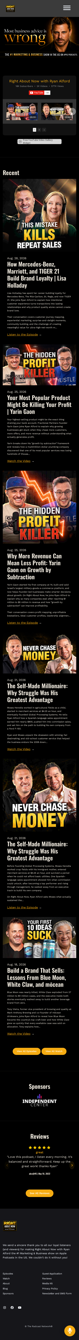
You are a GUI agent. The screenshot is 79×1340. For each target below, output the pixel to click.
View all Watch (54, 1051)
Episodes (8, 1273)
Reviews (47, 1278)
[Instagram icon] (4, 1308)
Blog (5, 1288)
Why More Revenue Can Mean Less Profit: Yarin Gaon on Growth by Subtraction (34, 566)
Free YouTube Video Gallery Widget (38, 141)
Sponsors (8, 1293)
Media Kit (47, 1283)
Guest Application (52, 1273)
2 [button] (39, 130)
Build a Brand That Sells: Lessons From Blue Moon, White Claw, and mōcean (36, 977)
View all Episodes (27, 1051)
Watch (6, 1278)
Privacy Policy (50, 1288)
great (39, 1152)
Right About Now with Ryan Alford (39, 81)
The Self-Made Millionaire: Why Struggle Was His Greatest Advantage (37, 692)
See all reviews (39, 1193)
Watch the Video (18, 461)
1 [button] (34, 130)
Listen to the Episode (22, 334)
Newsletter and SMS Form (57, 1293)
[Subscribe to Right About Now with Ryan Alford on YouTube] (39, 93)
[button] (7, 111)
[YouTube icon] (19, 1308)
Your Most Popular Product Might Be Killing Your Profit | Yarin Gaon (39, 404)
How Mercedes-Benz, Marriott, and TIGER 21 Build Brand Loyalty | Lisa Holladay (36, 274)
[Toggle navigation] (66, 8)
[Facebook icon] (12, 1308)
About (6, 1283)
